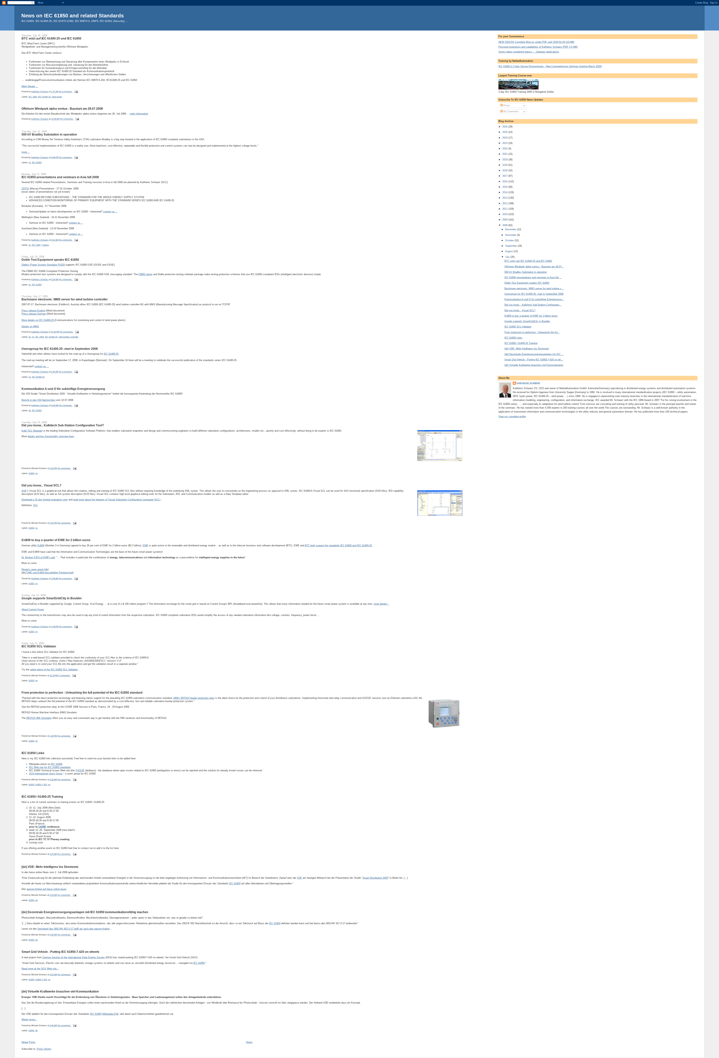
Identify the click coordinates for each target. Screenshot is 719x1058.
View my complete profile (512, 416)
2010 (505, 214)
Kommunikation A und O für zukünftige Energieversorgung (63, 388)
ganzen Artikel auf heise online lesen (46, 889)
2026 (505, 126)
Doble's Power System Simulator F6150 (43, 264)
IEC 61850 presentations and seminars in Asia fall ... (533, 277)
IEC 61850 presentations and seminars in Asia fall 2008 (60, 177)
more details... (381, 603)
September (511, 245)
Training (45, 245)
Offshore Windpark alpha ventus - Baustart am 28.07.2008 (62, 108)
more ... (26, 152)
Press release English (33, 310)
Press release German (34, 313)
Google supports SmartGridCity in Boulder (52, 598)
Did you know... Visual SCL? (41, 485)
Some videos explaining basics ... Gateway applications (528, 51)
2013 (505, 197)
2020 (505, 159)
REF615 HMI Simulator (38, 718)
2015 (505, 186)
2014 (505, 192)
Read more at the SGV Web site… (40, 968)
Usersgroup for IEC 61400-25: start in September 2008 (60, 348)
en (30, 162)
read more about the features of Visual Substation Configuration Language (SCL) (116, 499)
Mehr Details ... (30, 86)
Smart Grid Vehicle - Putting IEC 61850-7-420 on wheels (60, 951)
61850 (31, 473)
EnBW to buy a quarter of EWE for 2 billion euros (56, 540)
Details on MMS (30, 326)
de (30, 337)
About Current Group (33, 609)
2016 (505, 181)
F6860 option (145, 274)
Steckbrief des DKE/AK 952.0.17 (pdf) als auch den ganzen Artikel (73, 928)
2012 (505, 203)
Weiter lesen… (29, 1019)
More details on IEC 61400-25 (38, 320)
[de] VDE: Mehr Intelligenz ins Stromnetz (50, 866)
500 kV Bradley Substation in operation (49, 134)
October (510, 240)
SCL (35, 505)
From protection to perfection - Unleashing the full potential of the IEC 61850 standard (82, 692)
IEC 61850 (37, 162)
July (507, 256)
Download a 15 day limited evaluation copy (45, 499)
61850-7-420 (41, 784)
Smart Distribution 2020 (375, 877)
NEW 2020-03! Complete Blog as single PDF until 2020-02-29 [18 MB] (536, 42)
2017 (505, 175)
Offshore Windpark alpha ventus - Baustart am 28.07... (534, 266)
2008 (505, 225)
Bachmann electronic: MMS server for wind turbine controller (65, 299)
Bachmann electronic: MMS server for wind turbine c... (534, 288)
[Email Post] (76, 92)
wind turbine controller (68, 337)
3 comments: (64, 675)
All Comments (511, 111)
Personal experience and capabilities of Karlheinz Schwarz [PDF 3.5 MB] (538, 46)
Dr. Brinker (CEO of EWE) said (38, 557)
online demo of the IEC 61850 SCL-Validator (54, 669)
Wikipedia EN (110, 1014)
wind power (57, 97)
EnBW (40, 545)
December (511, 229)
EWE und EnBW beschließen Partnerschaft (50, 572)
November (511, 235)
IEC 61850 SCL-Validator (39, 646)
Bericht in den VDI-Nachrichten (39, 400)
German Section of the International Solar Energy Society (74, 957)
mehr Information (139, 113)
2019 (505, 165)
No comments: (66, 92)
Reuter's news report (33, 569)
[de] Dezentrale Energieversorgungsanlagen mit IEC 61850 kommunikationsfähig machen (85, 912)
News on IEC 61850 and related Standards (72, 16)
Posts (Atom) (44, 1049)
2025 (505, 132)
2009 (505, 219)
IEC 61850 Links (33, 753)
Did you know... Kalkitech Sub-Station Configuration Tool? (63, 425)
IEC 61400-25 (44, 97)
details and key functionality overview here (51, 436)
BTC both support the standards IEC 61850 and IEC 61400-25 (338, 545)
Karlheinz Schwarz (528, 383)
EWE (145, 545)
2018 (505, 170)
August (509, 251)
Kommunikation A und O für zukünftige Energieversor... (534, 299)
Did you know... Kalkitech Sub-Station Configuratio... (532, 304)
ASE (24, 490)
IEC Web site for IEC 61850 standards (50, 767)
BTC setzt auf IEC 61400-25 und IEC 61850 (51, 38)
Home (249, 1042)
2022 (505, 148)
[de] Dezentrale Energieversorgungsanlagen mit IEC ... (534, 354)
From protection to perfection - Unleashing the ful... (532, 332)
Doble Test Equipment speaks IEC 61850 (50, 259)
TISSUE (79, 770)
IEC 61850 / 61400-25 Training (42, 796)
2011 (505, 208)
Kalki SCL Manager (32, 430)
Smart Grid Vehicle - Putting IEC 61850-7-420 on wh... (533, 359)
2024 (505, 137)
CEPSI (25, 188)
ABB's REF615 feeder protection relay (193, 698)
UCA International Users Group (45, 773)
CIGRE (42, 826)
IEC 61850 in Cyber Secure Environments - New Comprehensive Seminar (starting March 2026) (550, 66)
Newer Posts (28, 1042)
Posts (506, 105)
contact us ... (110, 211)
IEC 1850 (33, 97)
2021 (505, 154)
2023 (505, 143)
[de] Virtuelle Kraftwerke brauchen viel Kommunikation (60, 991)
